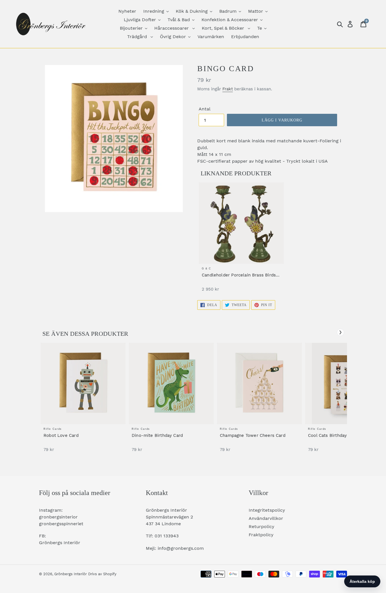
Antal (205, 109)
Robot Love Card (61, 435)
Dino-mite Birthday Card (157, 435)
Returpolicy (261, 526)
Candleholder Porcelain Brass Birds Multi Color (239, 275)
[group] (241, 240)
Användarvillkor (266, 518)
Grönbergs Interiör (70, 574)
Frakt (227, 88)
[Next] (340, 332)
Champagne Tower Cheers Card (252, 435)
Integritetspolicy (267, 510)
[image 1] (241, 223)
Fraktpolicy (261, 534)
